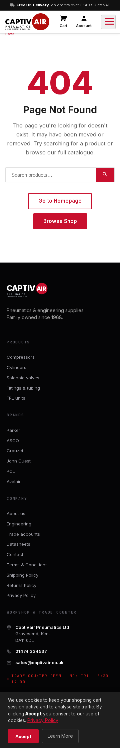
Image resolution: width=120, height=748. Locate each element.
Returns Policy (21, 585)
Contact (15, 554)
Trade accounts (23, 534)
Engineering (19, 523)
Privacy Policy (21, 595)
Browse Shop (60, 221)
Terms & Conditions (27, 564)
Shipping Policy (22, 575)
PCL (11, 471)
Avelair (14, 481)
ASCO (13, 440)
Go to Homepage (60, 201)
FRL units (16, 398)
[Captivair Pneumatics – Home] (27, 22)
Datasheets (18, 544)
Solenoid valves (23, 377)
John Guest (19, 461)
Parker (13, 430)
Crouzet (15, 450)
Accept (23, 736)
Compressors (21, 357)
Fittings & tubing (23, 388)
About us (16, 513)
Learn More (60, 736)
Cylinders (16, 367)
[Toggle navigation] (108, 22)
